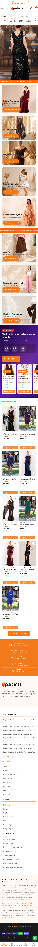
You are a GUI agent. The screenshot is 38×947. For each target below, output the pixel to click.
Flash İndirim (7, 794)
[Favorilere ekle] (13, 366)
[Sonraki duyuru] (34, 2)
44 (22, 387)
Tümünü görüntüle (19, 634)
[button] (19, 52)
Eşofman (6, 786)
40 (4, 387)
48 (10, 444)
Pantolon (6, 783)
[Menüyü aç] (2, 8)
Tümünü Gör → (10, 359)
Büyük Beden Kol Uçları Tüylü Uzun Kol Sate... (19, 730)
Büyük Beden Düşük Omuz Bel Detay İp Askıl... (19, 734)
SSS (4, 821)
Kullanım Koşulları (9, 843)
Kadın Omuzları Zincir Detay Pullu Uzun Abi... (19, 752)
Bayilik (5, 813)
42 (7, 387)
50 (13, 444)
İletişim (6, 809)
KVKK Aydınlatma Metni (11, 859)
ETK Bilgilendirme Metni (12, 863)
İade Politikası (26, 938)
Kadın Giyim (7, 779)
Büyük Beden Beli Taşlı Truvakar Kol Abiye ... (19, 726)
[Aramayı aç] (31, 8)
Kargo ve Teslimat (10, 851)
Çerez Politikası (9, 855)
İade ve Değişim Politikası (12, 847)
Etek (5, 790)
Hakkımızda (7, 805)
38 (24, 579)
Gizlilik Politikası (9, 839)
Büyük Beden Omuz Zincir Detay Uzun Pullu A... (19, 721)
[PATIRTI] (17, 8)
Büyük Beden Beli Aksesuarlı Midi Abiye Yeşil (19, 744)
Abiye (5, 767)
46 (7, 444)
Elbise (5, 771)
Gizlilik (4, 938)
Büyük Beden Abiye (10, 775)
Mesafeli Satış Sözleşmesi (12, 867)
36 (21, 579)
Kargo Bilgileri (8, 829)
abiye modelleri (21, 903)
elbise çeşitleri (16, 905)
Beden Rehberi (8, 817)
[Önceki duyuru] (4, 2)
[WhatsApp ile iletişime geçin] (35, 938)
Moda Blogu (7, 825)
